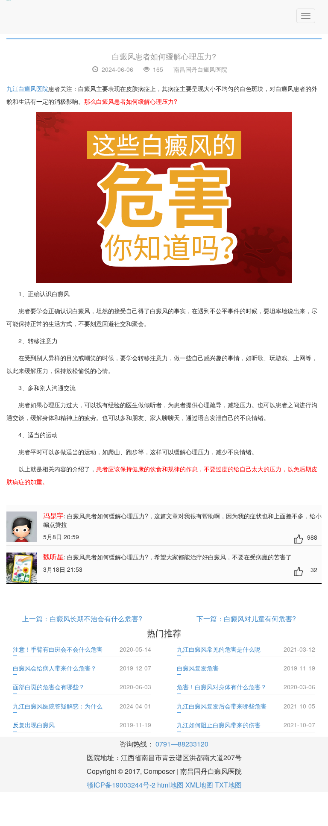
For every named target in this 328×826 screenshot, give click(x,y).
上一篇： (36, 618)
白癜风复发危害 (198, 668)
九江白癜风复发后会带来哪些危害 (221, 706)
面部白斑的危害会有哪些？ (49, 686)
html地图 (170, 785)
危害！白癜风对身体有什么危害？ (221, 686)
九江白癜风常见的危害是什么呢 (219, 649)
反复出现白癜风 (34, 724)
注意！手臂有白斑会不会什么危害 (57, 649)
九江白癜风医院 (27, 88)
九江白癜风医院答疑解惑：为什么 (57, 706)
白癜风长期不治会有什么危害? (96, 618)
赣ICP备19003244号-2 (121, 785)
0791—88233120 (181, 744)
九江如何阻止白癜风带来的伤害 (219, 724)
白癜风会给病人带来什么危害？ (55, 668)
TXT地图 (228, 785)
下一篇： (210, 618)
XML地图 (199, 785)
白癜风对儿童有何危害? (260, 618)
